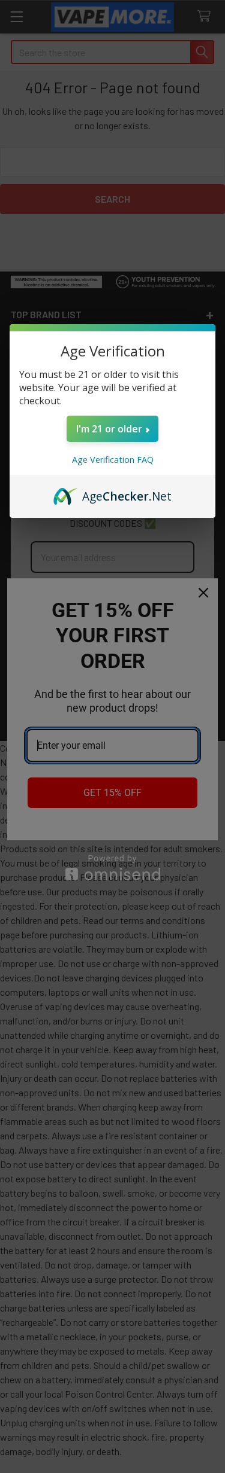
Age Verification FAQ (113, 459)
